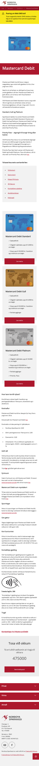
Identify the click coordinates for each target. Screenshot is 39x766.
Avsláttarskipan (13, 193)
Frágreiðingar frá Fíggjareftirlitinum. (13, 755)
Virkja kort (11, 170)
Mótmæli (11, 198)
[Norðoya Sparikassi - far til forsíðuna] (9, 3)
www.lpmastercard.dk (9, 482)
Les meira (9, 21)
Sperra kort (12, 175)
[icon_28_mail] (5, 745)
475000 (19, 658)
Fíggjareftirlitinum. (31, 751)
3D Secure (11, 184)
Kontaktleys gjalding (15, 188)
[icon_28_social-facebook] (12, 745)
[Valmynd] (36, 756)
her (28, 154)
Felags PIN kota (13, 179)
